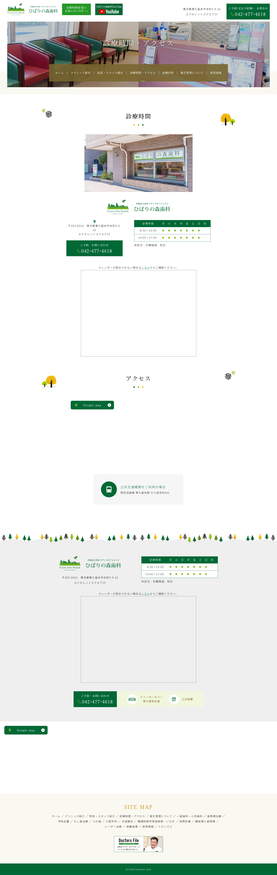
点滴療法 (127, 821)
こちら (145, 267)
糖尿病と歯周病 (205, 821)
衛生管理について (161, 816)
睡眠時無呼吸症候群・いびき (156, 821)
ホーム (56, 816)
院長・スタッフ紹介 (102, 816)
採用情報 (148, 826)
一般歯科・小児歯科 (190, 816)
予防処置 (63, 821)
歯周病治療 (214, 816)
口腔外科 (111, 821)
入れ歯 (97, 821)
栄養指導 (132, 826)
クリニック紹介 (75, 816)
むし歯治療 (81, 821)
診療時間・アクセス (132, 816)
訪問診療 (185, 821)
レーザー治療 (113, 826)
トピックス (165, 826)
